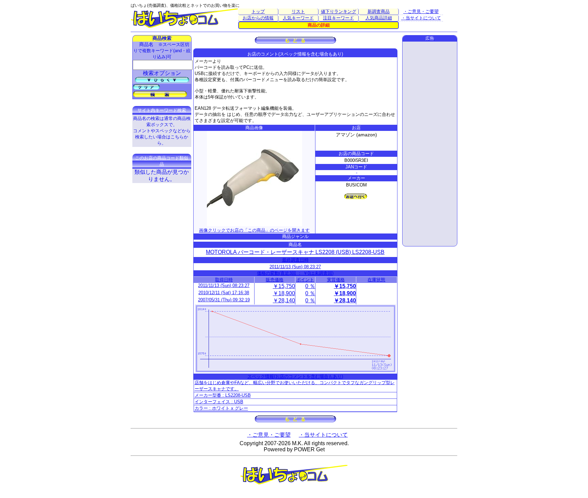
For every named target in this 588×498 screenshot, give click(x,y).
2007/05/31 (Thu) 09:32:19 (224, 299)
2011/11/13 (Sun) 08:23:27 (295, 266)
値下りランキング (338, 11)
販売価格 (274, 279)
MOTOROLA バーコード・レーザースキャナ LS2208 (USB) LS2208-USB (295, 252)
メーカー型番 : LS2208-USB (223, 395)
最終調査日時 (295, 259)
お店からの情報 (258, 17)
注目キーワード (338, 17)
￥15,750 (284, 286)
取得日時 (224, 279)
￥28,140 (284, 300)
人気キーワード (298, 17)
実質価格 (336, 279)
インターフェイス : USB (219, 401)
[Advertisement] (430, 144)
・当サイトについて (421, 17)
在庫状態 (376, 279)
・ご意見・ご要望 (421, 11)
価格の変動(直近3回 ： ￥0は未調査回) (295, 273)
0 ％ (310, 286)
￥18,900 (284, 293)
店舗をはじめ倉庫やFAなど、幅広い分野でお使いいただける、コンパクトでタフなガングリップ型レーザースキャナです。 (295, 385)
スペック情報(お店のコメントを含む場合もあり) (295, 376)
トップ (258, 11)
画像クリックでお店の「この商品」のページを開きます (254, 230)
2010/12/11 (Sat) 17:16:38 (223, 292)
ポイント (305, 279)
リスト (298, 11)
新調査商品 (379, 11)
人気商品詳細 (378, 17)
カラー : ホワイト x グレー (221, 408)
